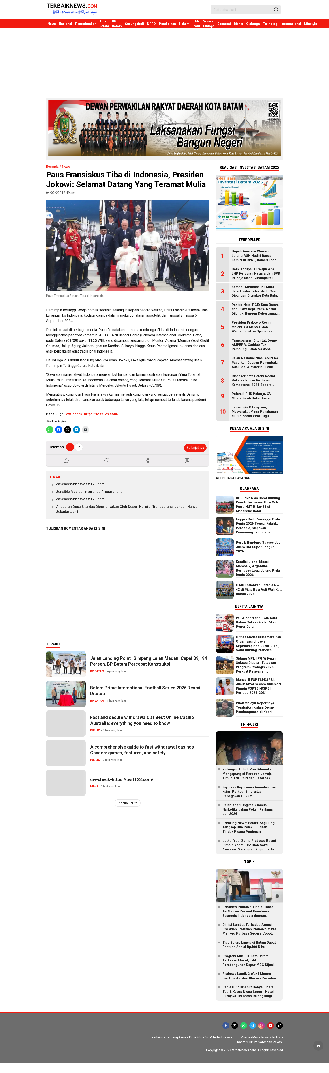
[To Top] (318, 1046)
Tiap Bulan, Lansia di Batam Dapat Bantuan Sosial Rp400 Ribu (249, 945)
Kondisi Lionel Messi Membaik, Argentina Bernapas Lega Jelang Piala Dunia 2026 (258, 568)
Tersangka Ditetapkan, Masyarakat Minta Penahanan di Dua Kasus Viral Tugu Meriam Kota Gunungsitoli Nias (256, 413)
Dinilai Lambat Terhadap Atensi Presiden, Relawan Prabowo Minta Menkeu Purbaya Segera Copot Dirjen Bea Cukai (249, 931)
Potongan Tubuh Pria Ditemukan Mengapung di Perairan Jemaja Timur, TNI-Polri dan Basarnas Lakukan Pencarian (247, 776)
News (66, 166)
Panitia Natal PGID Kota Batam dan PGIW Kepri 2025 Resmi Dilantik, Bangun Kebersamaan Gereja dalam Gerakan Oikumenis (256, 313)
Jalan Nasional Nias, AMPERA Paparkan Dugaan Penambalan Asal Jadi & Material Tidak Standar (256, 364)
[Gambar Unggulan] (127, 245)
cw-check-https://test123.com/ (92, 414)
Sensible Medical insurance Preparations (89, 492)
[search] (276, 9)
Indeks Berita (127, 803)
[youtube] (270, 1025)
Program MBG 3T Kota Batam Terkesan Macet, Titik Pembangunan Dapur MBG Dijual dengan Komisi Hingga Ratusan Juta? (248, 965)
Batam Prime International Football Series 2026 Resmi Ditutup (145, 690)
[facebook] (225, 1025)
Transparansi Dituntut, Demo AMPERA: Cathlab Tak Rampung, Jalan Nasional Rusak (254, 347)
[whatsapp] (243, 1025)
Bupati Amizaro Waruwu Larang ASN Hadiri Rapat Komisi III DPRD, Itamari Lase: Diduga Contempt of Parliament (254, 260)
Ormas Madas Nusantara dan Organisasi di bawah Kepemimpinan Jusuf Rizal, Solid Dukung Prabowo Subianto (258, 646)
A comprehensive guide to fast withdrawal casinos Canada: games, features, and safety (142, 749)
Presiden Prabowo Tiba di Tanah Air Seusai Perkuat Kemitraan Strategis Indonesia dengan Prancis (248, 913)
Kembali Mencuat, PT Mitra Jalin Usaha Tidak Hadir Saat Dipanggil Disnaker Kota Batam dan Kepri (256, 293)
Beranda (52, 166)
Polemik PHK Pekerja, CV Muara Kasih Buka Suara (251, 396)
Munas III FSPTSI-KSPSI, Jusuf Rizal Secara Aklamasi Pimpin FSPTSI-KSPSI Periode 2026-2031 (258, 686)
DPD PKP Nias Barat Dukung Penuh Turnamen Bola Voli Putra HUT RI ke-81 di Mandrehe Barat (258, 504)
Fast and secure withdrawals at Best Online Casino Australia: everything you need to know (142, 720)
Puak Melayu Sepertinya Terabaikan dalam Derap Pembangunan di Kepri (255, 707)
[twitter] (234, 1025)
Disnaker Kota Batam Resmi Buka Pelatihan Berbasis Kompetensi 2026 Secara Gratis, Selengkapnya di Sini (254, 382)
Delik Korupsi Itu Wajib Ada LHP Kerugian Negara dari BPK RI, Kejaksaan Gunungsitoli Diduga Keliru (256, 275)
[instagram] (261, 1025)
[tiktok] (279, 1025)
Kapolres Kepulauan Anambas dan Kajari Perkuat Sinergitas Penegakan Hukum (249, 791)
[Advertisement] (164, 61)
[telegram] (252, 1025)
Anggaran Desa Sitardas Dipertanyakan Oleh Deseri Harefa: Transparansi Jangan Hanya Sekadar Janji (126, 509)
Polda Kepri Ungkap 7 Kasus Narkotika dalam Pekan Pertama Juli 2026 (247, 809)
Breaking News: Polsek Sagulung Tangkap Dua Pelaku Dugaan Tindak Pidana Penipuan (248, 827)
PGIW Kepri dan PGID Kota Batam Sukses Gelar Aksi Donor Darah (256, 622)
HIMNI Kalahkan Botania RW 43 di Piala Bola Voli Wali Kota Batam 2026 (259, 589)
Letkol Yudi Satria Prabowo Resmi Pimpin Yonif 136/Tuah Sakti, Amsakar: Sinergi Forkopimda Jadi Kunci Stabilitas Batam (249, 847)
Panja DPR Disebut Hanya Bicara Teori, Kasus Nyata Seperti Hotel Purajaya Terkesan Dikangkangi (248, 991)
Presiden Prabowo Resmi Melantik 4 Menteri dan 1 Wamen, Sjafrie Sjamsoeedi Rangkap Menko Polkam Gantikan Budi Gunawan (253, 331)
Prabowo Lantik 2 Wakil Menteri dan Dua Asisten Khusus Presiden (249, 976)
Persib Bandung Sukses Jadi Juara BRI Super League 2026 (258, 547)
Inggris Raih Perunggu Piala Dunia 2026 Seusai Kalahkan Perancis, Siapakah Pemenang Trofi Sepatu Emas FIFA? (259, 528)
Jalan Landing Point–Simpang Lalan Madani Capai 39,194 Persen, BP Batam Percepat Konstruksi (148, 661)
